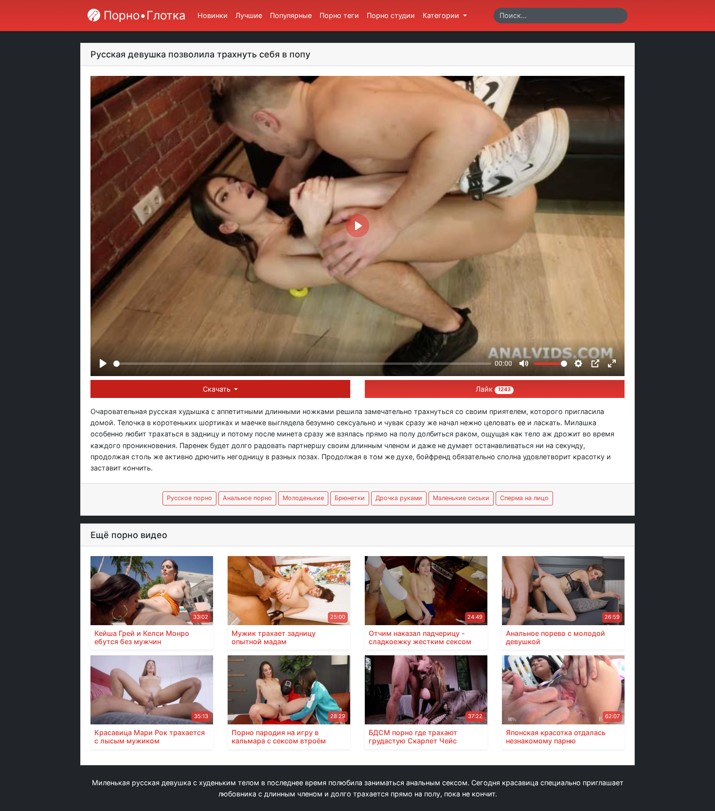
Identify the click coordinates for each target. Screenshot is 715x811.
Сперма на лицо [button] (524, 498)
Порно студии (391, 15)
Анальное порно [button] (247, 498)
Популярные (291, 15)
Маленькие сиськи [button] (461, 498)
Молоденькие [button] (303, 498)
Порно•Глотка (143, 15)
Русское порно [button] (189, 498)
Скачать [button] (217, 389)
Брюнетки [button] (350, 498)
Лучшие (248, 15)
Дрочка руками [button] (398, 498)
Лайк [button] (493, 389)
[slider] (302, 363)
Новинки (212, 15)
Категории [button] (442, 15)
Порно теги (339, 15)
